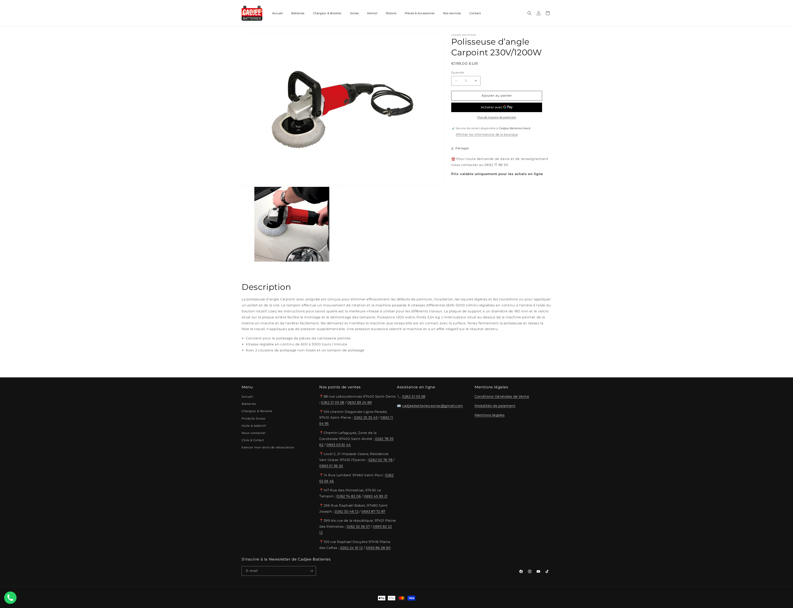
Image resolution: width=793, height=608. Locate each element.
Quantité (457, 72)
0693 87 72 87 (373, 511)
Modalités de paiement (495, 406)
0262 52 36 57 (358, 527)
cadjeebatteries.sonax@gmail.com (432, 406)
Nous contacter (254, 433)
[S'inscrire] (311, 571)
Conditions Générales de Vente (502, 396)
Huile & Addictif (254, 426)
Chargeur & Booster (257, 411)
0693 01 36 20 (331, 466)
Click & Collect (253, 440)
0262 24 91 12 (351, 548)
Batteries (249, 404)
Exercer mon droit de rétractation (268, 447)
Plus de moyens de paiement (496, 117)
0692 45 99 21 (376, 496)
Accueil (247, 396)
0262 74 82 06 (348, 496)
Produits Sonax (253, 418)
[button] (529, 13)
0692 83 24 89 (359, 402)
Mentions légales (490, 415)
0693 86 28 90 (378, 548)
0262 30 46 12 (346, 511)
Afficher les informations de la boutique (487, 134)
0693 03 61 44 (338, 445)
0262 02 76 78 (380, 460)
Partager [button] (462, 148)
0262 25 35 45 (366, 418)
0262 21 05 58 (332, 402)
